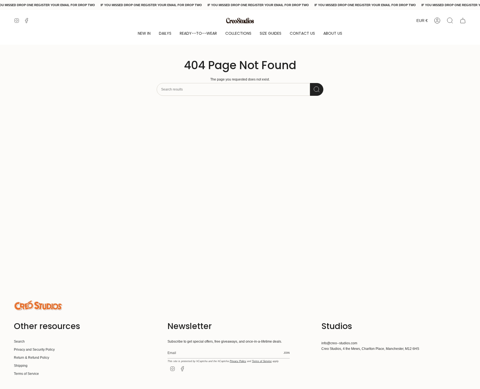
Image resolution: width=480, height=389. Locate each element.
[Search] (316, 89)
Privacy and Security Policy (34, 350)
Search (19, 341)
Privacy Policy (238, 361)
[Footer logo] (38, 305)
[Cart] (462, 20)
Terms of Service (26, 374)
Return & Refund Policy (31, 358)
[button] (144, 34)
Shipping (21, 366)
